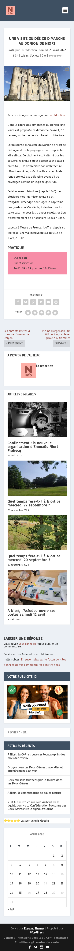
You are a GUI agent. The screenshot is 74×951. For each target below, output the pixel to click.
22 (53, 883)
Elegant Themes (34, 928)
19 (29, 883)
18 (20, 883)
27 (37, 892)
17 (11, 883)
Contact (9, 937)
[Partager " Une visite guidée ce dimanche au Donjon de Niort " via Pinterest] (33, 302)
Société (34, 55)
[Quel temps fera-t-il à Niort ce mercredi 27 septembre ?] (37, 478)
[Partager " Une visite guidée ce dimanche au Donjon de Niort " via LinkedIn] (41, 302)
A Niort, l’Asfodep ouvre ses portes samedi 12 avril (32, 612)
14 (45, 874)
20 (37, 883)
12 (29, 874)
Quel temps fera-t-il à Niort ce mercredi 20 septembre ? (34, 557)
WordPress (37, 932)
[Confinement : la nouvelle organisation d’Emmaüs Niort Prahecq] (37, 419)
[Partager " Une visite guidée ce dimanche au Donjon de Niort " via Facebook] (18, 302)
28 (45, 892)
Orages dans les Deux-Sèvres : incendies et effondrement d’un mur (35, 769)
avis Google (41, 820)
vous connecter (28, 644)
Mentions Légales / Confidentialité (43, 937)
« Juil (11, 909)
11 (20, 874)
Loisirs (24, 55)
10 (11, 874)
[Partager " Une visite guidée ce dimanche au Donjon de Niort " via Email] (48, 302)
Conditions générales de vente (37, 942)
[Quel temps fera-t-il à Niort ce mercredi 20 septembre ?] (37, 533)
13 (37, 874)
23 (62, 883)
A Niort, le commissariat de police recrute (34, 793)
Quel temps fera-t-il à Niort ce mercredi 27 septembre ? (34, 503)
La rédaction (29, 50)
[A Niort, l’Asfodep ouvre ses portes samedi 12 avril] (37, 587)
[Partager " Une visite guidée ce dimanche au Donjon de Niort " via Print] (56, 302)
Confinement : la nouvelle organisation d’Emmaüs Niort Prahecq (33, 446)
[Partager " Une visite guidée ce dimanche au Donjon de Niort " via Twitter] (25, 302)
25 (20, 892)
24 (11, 892)
